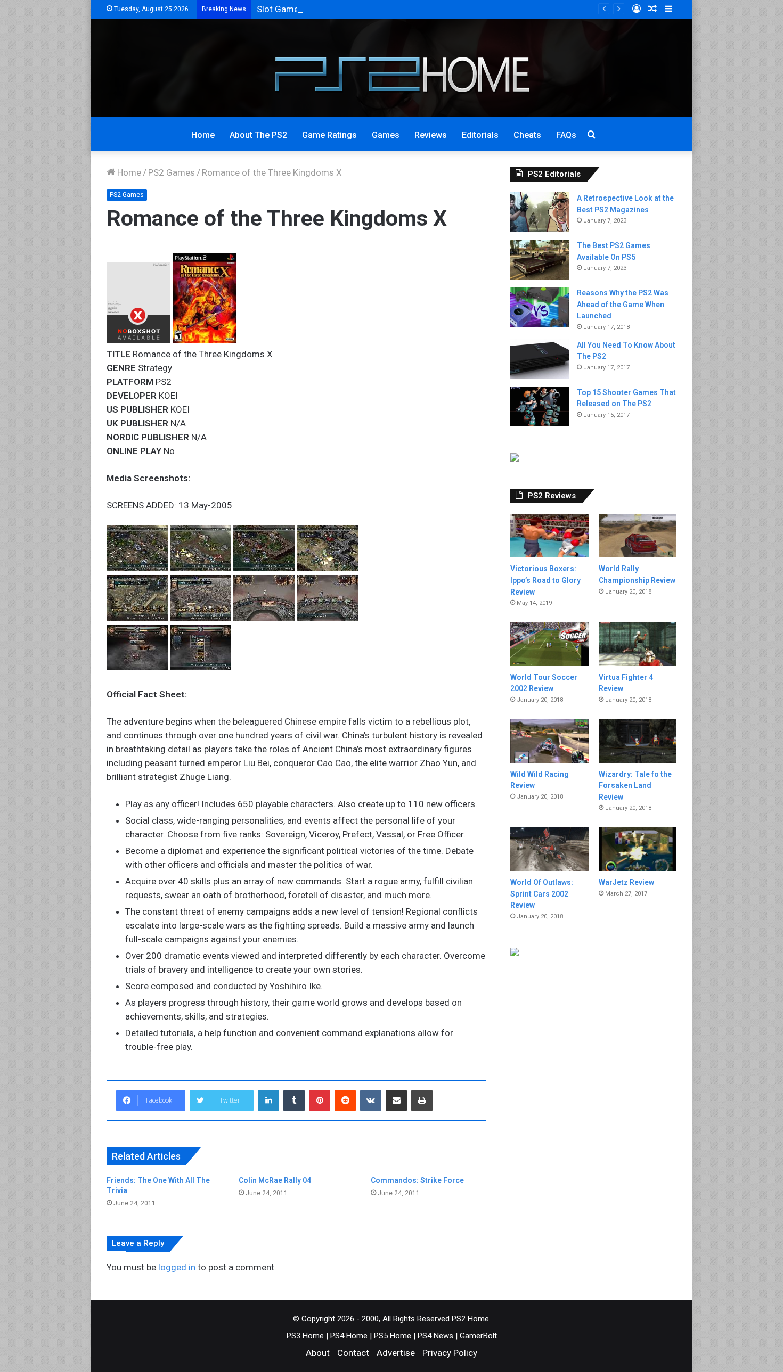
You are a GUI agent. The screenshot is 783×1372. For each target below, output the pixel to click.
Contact (353, 1353)
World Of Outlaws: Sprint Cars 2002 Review (541, 893)
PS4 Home (349, 1336)
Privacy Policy (449, 1353)
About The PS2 (258, 135)
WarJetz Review (626, 882)
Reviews (430, 135)
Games (385, 135)
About (318, 1353)
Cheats (527, 135)
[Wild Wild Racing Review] (549, 741)
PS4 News (435, 1336)
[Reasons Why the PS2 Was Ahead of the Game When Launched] (539, 307)
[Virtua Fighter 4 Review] (637, 644)
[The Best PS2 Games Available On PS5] (539, 260)
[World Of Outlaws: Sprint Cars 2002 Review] (549, 849)
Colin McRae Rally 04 (275, 1180)
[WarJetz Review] (637, 849)
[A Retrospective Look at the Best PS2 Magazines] (539, 212)
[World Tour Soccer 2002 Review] (549, 644)
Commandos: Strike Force (417, 1180)
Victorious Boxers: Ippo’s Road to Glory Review (545, 580)
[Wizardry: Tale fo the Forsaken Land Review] (637, 741)
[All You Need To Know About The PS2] (539, 359)
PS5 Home (392, 1336)
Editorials (480, 135)
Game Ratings (329, 135)
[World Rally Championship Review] (637, 536)
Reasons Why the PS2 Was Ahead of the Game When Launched (622, 304)
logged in (176, 1267)
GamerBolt (478, 1336)
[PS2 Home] (392, 68)
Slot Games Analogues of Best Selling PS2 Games (357, 9)
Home (203, 135)
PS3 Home (305, 1336)
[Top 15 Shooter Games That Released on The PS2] (539, 406)
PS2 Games (171, 172)
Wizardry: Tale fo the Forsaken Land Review (635, 785)
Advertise (396, 1353)
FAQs (566, 135)
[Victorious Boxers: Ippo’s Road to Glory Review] (549, 536)
